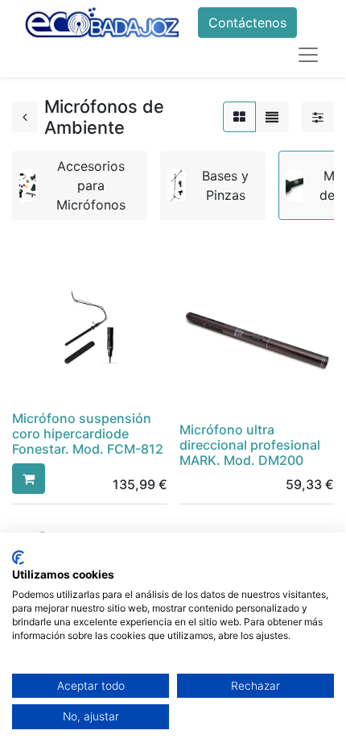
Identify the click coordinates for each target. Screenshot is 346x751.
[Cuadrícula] (239, 117)
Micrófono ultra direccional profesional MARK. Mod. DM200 (249, 444)
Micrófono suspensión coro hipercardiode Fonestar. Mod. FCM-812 (87, 433)
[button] (28, 478)
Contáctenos (247, 23)
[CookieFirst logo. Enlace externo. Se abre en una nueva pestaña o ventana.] (18, 557)
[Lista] (272, 117)
